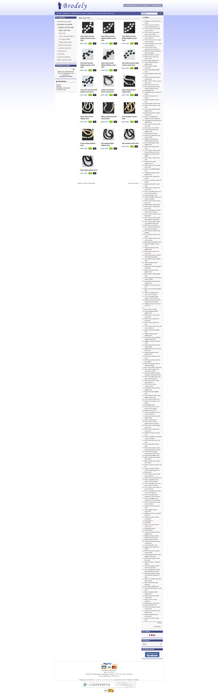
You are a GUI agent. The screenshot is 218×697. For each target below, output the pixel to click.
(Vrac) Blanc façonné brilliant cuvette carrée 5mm (87, 38)
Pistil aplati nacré (149, 90)
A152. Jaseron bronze (151, 419)
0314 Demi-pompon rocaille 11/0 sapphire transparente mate (152, 575)
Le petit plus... (61, 54)
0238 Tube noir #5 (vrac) (151, 225)
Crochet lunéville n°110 (151, 195)
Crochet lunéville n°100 (151, 133)
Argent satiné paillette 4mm (152, 455)
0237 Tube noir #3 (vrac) (151, 84)
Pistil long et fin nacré (150, 410)
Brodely (114, 670)
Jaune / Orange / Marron (66, 36)
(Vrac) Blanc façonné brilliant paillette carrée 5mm (108, 38)
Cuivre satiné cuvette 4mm (152, 399)
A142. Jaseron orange (151, 309)
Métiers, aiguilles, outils (64, 60)
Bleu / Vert (62, 33)
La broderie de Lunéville (78, 13)
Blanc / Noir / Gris (108, 13)
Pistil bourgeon (149, 530)
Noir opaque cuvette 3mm (130, 143)
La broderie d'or (62, 51)
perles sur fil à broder (64, 45)
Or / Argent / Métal (64, 39)
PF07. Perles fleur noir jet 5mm (153, 367)
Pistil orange (148, 472)
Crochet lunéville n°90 (151, 605)
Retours (58, 85)
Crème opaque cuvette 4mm (152, 103)
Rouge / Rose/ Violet (65, 42)
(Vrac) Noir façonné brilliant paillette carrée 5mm (108, 65)
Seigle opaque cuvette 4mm (152, 204)
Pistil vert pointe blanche (151, 539)
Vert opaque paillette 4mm (152, 586)
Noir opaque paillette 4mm (88, 170)
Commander (157, 626)
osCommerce (90, 679)
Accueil (59, 13)
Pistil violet (147, 522)
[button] (130, 5)
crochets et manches (64, 48)
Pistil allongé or (149, 521)
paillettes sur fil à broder (94, 13)
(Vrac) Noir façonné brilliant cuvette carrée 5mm (87, 65)
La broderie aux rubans (64, 21)
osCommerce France (120, 679)
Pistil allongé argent (150, 528)
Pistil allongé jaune (150, 404)
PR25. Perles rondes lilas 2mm (153, 477)
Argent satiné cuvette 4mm (152, 603)
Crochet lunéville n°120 (151, 545)
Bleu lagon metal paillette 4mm (153, 242)
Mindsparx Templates (133, 679)
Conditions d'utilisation (63, 88)
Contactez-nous (61, 89)
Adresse (58, 86)
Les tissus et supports (63, 57)
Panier (146, 17)
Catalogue (66, 13)
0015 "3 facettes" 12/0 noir (152, 54)
